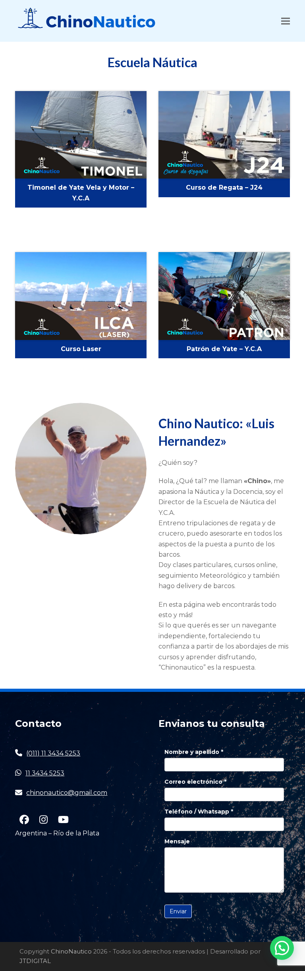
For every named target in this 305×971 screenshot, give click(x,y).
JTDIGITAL (35, 961)
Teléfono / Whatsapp (198, 811)
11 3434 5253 (44, 773)
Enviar (178, 911)
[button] (285, 20)
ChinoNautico (71, 951)
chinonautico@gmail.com (66, 792)
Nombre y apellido (193, 751)
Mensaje (177, 841)
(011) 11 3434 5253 (53, 753)
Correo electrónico (195, 781)
